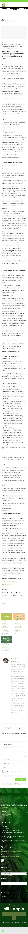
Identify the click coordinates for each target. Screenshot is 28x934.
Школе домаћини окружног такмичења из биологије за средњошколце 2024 (18, 625)
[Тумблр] (16, 914)
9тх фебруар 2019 (14, 20)
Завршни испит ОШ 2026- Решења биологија (11, 851)
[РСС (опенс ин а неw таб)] (18, 1)
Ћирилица (8, 870)
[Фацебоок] (4, 914)
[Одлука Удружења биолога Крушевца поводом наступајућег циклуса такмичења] (6, 616)
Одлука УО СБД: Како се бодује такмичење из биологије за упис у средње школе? (13, 829)
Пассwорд (3, 887)
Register (3, 900)
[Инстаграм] (8, 914)
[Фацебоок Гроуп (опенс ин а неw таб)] (12, 1)
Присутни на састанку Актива (9, 581)
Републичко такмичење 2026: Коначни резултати (12, 863)
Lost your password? (10, 900)
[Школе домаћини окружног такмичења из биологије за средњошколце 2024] (19, 616)
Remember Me (6, 892)
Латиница (3, 870)
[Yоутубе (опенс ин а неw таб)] (16, 1)
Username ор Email (5, 881)
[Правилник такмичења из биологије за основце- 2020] (6, 639)
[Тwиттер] (12, 914)
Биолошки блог (9, 584)
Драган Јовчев (7, 20)
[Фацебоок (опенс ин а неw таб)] (10, 1)
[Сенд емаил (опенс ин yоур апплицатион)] (19, 1)
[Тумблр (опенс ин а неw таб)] (15, 1)
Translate (11, 875)
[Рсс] (14, 918)
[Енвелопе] (24, 914)
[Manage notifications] (3, 931)
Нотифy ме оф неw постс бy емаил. (12, 775)
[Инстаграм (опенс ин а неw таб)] (13, 1)
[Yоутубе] (20, 914)
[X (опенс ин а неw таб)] (9, 1)
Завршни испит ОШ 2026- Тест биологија (10, 856)
